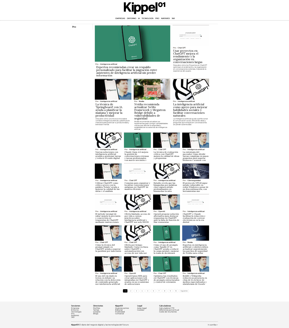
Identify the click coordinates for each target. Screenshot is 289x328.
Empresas (120, 18)
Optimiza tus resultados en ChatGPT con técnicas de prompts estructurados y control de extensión (166, 279)
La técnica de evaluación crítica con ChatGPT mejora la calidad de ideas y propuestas (166, 155)
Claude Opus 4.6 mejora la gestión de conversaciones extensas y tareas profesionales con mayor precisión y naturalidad (137, 157)
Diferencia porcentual (169, 310)
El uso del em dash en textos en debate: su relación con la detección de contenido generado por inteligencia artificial (107, 280)
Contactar (119, 314)
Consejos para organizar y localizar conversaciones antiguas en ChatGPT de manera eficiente (137, 186)
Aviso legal (142, 308)
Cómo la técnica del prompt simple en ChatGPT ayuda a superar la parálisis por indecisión (108, 248)
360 (173, 18)
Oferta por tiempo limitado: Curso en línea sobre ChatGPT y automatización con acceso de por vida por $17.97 (136, 250)
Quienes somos (122, 308)
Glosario (96, 312)
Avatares (165, 18)
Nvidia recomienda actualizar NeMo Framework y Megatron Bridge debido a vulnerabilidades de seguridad (150, 111)
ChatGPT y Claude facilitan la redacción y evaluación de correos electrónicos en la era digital (194, 218)
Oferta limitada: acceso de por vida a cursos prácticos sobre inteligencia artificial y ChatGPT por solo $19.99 (137, 218)
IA (139, 18)
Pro (157, 18)
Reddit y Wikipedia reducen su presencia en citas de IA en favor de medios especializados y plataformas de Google (195, 280)
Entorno (131, 18)
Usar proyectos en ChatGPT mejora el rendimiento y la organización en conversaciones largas (187, 56)
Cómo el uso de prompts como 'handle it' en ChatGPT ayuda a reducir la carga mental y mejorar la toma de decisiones (166, 249)
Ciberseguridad (193, 180)
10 (176, 291)
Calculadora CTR (166, 308)
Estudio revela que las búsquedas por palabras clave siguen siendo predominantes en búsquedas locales (165, 187)
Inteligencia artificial (108, 64)
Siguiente (184, 291)
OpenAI (161, 211)
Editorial (119, 310)
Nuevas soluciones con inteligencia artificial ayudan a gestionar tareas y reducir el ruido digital (108, 155)
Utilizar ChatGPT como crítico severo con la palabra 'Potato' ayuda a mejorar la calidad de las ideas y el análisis (107, 187)
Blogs (95, 314)
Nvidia (141, 101)
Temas (96, 310)
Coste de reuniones (168, 312)
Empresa (75, 308)
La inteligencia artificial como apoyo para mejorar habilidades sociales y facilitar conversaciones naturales (190, 109)
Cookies (140, 310)
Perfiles (96, 308)
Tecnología (147, 18)
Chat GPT (182, 48)
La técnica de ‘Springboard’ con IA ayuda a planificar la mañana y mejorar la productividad (109, 109)
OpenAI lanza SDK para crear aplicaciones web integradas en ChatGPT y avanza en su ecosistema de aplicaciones (137, 280)
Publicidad (120, 312)
